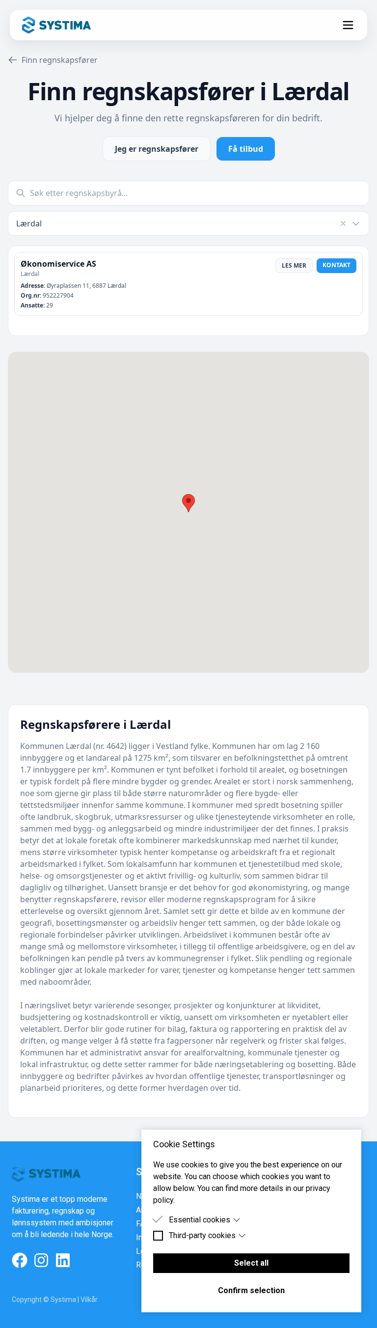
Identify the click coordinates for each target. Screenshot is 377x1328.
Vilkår (89, 1299)
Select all (251, 1263)
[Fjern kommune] (343, 223)
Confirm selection (251, 1290)
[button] (188, 503)
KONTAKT (336, 265)
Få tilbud (245, 148)
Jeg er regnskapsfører (156, 148)
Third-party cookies (202, 1235)
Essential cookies (199, 1219)
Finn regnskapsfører (60, 60)
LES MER (294, 265)
